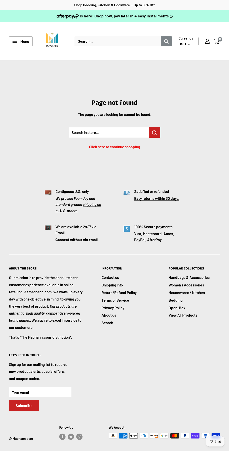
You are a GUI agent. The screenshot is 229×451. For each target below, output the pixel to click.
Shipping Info (112, 285)
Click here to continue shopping (114, 146)
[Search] (166, 41)
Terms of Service (115, 300)
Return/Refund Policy (119, 292)
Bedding (175, 300)
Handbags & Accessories (189, 277)
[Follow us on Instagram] (79, 436)
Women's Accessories (186, 285)
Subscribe (24, 405)
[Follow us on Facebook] (62, 436)
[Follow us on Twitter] (71, 436)
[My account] (207, 41)
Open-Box (177, 307)
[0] (216, 41)
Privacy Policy (113, 307)
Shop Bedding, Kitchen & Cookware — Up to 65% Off (114, 5)
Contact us (110, 277)
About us (109, 315)
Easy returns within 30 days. (156, 198)
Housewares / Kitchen (187, 292)
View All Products (183, 315)
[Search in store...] (154, 132)
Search (107, 322)
